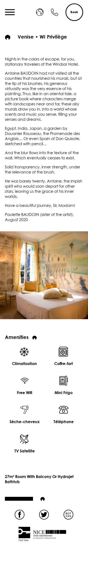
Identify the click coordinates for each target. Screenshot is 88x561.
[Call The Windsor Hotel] (54, 12)
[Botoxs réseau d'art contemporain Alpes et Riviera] (68, 515)
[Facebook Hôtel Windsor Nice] (19, 515)
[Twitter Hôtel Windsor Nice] (44, 515)
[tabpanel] (44, 275)
